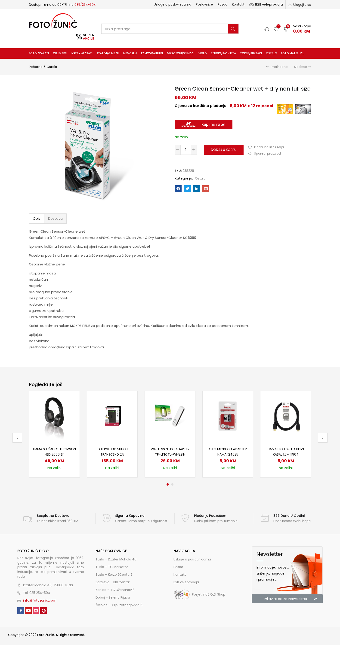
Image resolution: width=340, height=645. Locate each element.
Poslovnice (204, 4)
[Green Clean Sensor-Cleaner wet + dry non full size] (178, 188)
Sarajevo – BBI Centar (113, 582)
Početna (36, 66)
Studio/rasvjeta (223, 53)
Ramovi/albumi (152, 53)
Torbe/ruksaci (251, 53)
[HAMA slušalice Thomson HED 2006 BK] (54, 416)
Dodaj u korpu (223, 149)
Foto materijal (292, 53)
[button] (297, 29)
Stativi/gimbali (107, 53)
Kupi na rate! (213, 124)
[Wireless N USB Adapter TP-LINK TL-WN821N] (170, 416)
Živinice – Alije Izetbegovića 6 (119, 605)
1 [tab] (168, 484)
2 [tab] (172, 484)
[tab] (36, 218)
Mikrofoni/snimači (180, 53)
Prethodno (279, 66)
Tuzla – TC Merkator (112, 567)
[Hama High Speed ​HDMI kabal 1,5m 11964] (285, 416)
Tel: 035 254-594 (36, 592)
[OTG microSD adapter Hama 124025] (228, 416)
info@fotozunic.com (39, 600)
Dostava (55, 218)
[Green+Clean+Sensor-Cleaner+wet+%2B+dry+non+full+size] (187, 188)
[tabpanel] (54, 434)
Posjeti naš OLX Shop (208, 594)
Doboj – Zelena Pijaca (113, 597)
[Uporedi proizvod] (70, 408)
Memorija (130, 53)
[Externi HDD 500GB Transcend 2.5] (112, 416)
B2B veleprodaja (269, 4)
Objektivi (60, 53)
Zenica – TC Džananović (115, 589)
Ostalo (271, 53)
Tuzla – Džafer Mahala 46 (116, 559)
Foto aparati (39, 53)
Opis (36, 218)
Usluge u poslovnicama (172, 4)
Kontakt (238, 4)
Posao (222, 4)
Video (202, 53)
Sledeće (300, 66)
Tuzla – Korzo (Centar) (114, 574)
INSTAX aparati (82, 53)
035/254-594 (85, 4)
